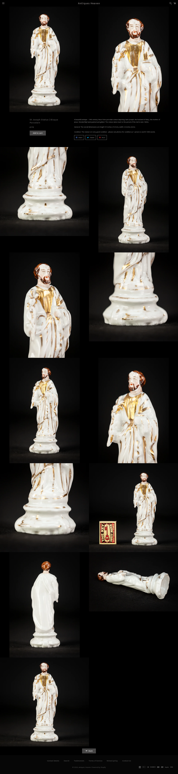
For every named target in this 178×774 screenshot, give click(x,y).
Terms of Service (95, 761)
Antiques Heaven (89, 3)
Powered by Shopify (98, 767)
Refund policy (112, 761)
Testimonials (79, 761)
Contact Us (126, 761)
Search (66, 761)
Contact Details (53, 761)
